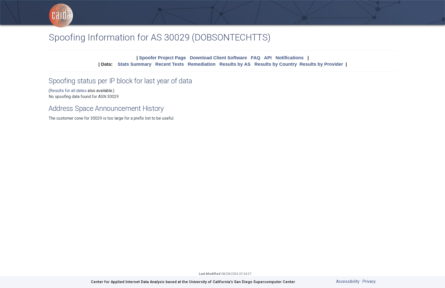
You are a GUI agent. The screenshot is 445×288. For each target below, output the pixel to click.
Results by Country (275, 64)
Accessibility (348, 281)
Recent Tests (169, 64)
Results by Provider (321, 64)
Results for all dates (68, 90)
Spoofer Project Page (162, 57)
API (268, 57)
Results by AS (235, 64)
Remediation (202, 64)
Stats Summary (134, 64)
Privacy (369, 281)
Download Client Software (218, 57)
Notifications (290, 57)
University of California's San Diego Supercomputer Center (242, 282)
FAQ (255, 57)
